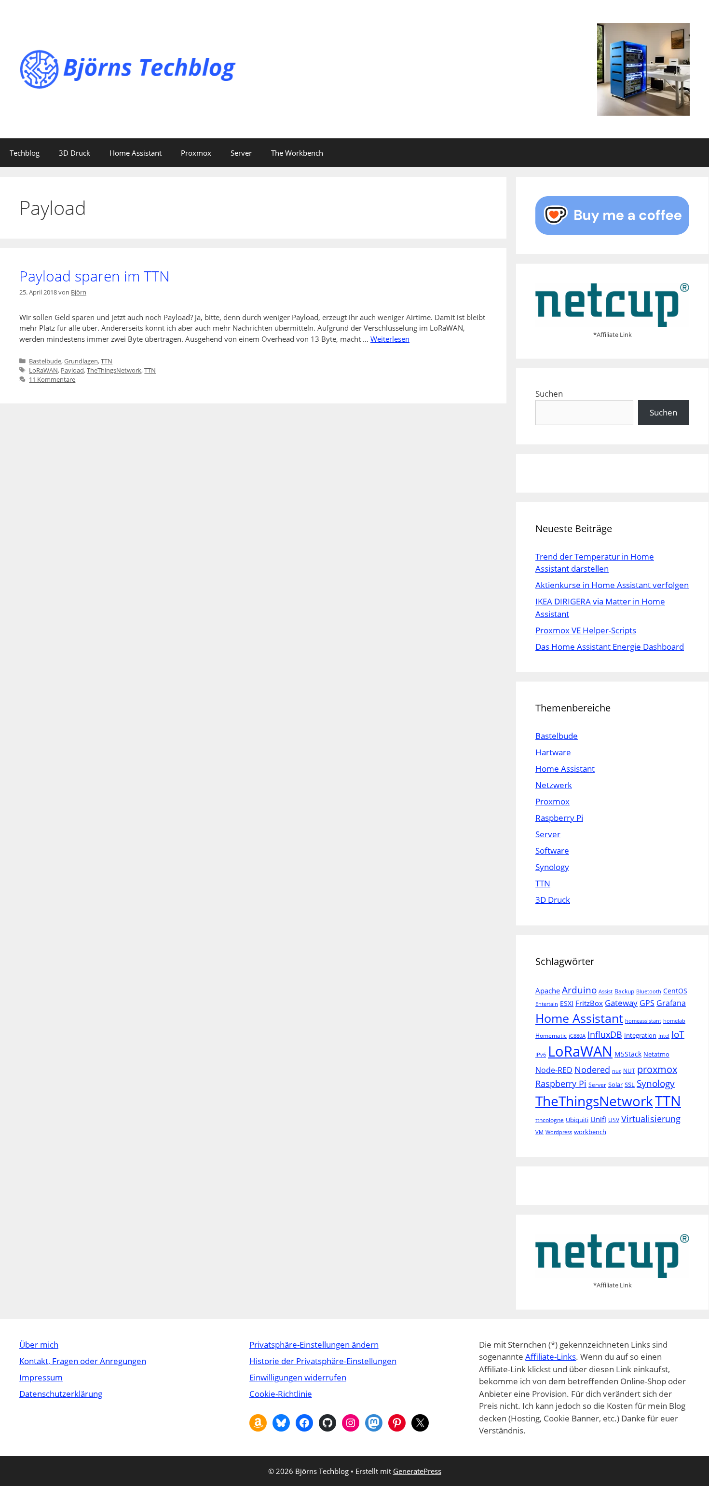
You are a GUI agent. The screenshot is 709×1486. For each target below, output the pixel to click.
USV (613, 1120)
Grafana (671, 1002)
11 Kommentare (52, 379)
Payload (72, 370)
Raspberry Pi (559, 817)
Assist (606, 991)
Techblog (25, 153)
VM (539, 1132)
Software (552, 850)
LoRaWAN (43, 370)
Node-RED (554, 1070)
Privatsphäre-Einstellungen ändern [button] (314, 1344)
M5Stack (627, 1053)
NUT (629, 1071)
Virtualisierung (651, 1118)
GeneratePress (417, 1471)
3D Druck (74, 153)
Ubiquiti (577, 1119)
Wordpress (558, 1132)
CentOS (675, 990)
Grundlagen (81, 361)
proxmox (657, 1069)
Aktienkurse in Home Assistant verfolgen (612, 584)
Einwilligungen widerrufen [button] (297, 1377)
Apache (547, 990)
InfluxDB (604, 1034)
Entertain (546, 1004)
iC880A (577, 1035)
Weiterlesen (389, 339)
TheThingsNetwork (114, 370)
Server (241, 153)
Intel (663, 1035)
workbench (590, 1131)
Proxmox (196, 153)
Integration (640, 1035)
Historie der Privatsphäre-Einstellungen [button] (322, 1360)
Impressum (41, 1377)
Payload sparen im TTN (94, 276)
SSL (630, 1084)
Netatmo (656, 1054)
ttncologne (549, 1120)
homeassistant (643, 1020)
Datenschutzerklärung (60, 1393)
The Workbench (297, 153)
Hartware (553, 752)
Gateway (621, 1002)
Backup (624, 991)
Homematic (551, 1035)
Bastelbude (45, 361)
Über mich (38, 1344)
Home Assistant (135, 153)
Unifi (598, 1119)
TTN (106, 361)
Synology (552, 866)
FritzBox (589, 1003)
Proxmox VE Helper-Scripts (585, 630)
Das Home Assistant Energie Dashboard (609, 646)
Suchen (549, 393)
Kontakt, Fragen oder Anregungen (82, 1360)
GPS (647, 1003)
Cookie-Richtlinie (280, 1393)
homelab (674, 1020)
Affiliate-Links (550, 1356)
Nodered (592, 1069)
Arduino (579, 990)
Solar (615, 1084)
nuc (616, 1071)
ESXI (566, 1003)
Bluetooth (648, 991)
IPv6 (540, 1054)
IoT (677, 1034)
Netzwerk (553, 784)
